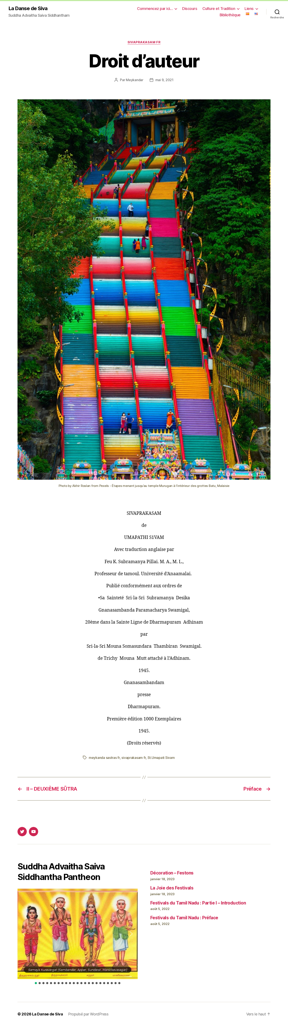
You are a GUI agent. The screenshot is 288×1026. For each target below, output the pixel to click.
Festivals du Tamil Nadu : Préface (184, 917)
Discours (189, 8)
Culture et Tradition (218, 8)
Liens (249, 8)
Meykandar (134, 80)
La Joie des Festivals (171, 888)
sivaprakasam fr (133, 757)
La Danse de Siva (27, 8)
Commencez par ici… (155, 8)
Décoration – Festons (172, 873)
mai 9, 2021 (164, 80)
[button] (24, 933)
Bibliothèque (230, 15)
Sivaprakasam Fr (144, 42)
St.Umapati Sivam (161, 757)
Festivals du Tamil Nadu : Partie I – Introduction (198, 903)
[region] (77, 937)
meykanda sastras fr (104, 757)
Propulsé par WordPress (88, 1014)
